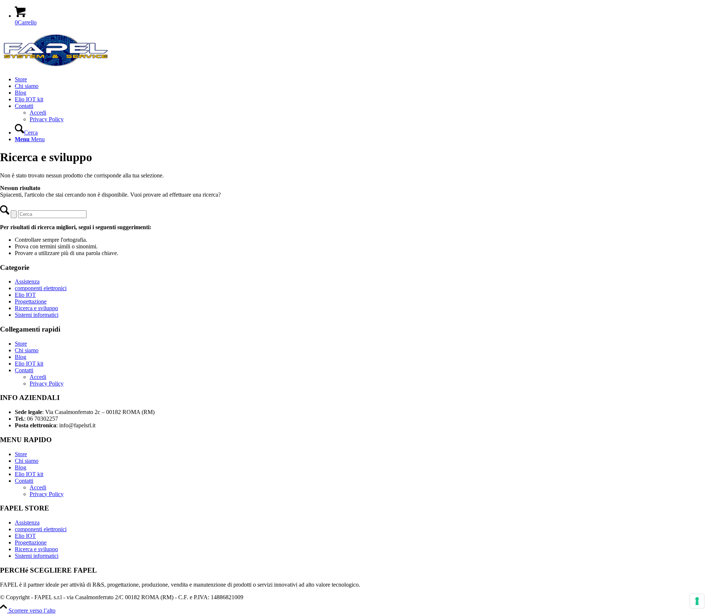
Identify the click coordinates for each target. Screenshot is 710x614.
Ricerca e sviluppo (36, 308)
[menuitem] (362, 79)
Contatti (24, 370)
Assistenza (27, 281)
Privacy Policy (47, 383)
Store (21, 343)
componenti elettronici (41, 288)
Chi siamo (26, 350)
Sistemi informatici (36, 315)
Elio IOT (25, 295)
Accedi (38, 377)
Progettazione (31, 301)
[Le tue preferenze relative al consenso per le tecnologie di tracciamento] (697, 601)
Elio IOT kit (29, 363)
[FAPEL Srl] (55, 67)
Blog (20, 357)
